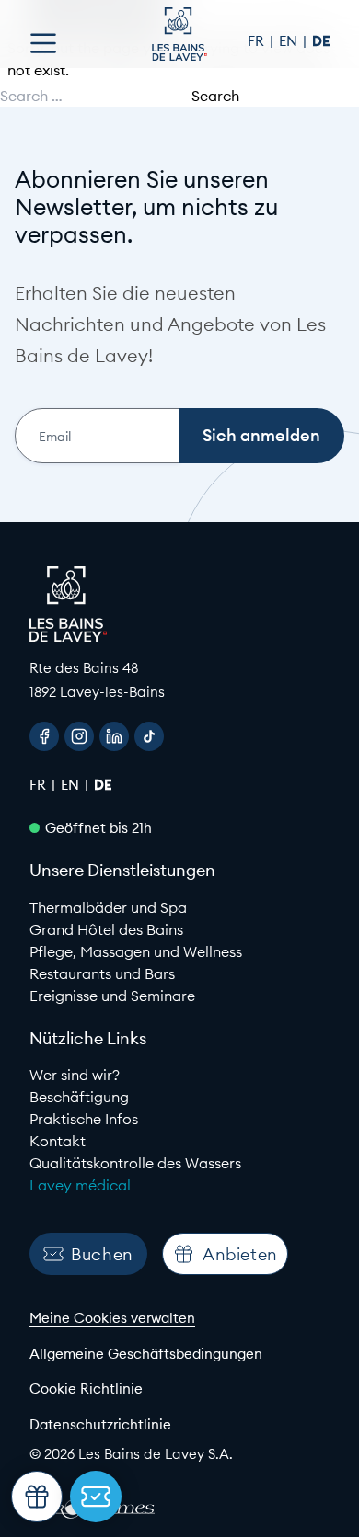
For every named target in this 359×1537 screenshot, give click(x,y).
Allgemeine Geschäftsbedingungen (145, 1353)
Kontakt (57, 1141)
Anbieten (240, 1254)
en (290, 41)
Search (215, 95)
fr (258, 41)
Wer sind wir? (74, 1074)
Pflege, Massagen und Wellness (135, 951)
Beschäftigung (79, 1096)
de (321, 41)
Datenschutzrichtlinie (100, 1424)
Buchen (102, 1254)
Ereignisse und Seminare (112, 995)
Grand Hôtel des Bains (106, 929)
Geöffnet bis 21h (98, 828)
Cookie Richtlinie (86, 1388)
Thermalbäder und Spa (108, 907)
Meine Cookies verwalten (112, 1317)
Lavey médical (80, 1185)
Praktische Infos (83, 1119)
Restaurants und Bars (102, 973)
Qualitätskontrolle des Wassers (135, 1163)
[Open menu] (43, 43)
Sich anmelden (261, 435)
